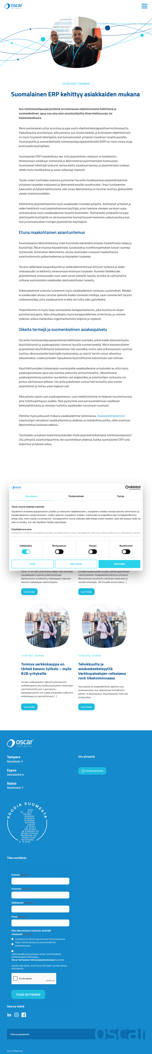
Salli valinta (76, 564)
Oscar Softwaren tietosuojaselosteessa (32, 959)
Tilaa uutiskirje (28, 994)
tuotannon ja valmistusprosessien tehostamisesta (40, 939)
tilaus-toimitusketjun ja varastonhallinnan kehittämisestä (35, 944)
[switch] (59, 551)
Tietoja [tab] (120, 496)
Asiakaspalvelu (94, 770)
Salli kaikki (119, 564)
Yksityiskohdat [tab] (76, 496)
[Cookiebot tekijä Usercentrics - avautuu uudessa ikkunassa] (128, 487)
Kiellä (32, 564)
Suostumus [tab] (32, 496)
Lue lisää (29, 591)
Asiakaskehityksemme (111, 415)
